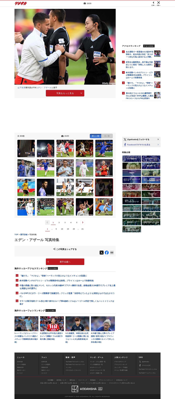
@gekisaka (145, 361)
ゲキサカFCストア (120, 361)
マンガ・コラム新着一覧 (98, 361)
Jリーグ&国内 (21, 364)
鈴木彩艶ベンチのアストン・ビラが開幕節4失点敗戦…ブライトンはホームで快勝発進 (57, 280)
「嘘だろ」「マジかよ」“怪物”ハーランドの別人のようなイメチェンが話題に (53, 276)
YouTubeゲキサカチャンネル (75, 361)
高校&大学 (20, 367)
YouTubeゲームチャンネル (147, 373)
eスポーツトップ (95, 367)
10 (62, 229)
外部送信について (121, 380)
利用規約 (93, 380)
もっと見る (53, 268)
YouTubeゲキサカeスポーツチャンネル (75, 366)
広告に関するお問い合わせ (48, 383)
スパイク (20, 373)
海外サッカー (21, 370)
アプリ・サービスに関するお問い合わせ (93, 383)
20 (74, 229)
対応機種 (50, 380)
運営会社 (72, 380)
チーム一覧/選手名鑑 (120, 370)
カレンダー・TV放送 (120, 367)
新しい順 (95, 136)
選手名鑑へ (65, 262)
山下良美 (21, 88)
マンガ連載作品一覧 (96, 364)
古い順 (107, 136)
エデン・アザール (44, 88)
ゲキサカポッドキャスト (73, 370)
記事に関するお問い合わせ (68, 383)
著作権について (61, 380)
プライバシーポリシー (106, 380)
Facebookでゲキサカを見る (138, 145)
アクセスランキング (120, 364)
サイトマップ (82, 380)
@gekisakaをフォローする (138, 139)
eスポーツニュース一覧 (97, 370)
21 (83, 229)
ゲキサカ (20, 4)
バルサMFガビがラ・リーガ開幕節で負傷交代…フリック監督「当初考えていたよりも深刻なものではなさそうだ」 (67, 294)
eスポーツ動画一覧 (96, 373)
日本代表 (20, 361)
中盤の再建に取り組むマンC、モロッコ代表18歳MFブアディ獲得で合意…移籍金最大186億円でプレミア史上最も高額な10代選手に (67, 286)
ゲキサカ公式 (146, 365)
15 (68, 229)
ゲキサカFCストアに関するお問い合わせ (122, 383)
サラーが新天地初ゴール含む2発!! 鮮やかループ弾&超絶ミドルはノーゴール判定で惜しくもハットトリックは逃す (67, 302)
